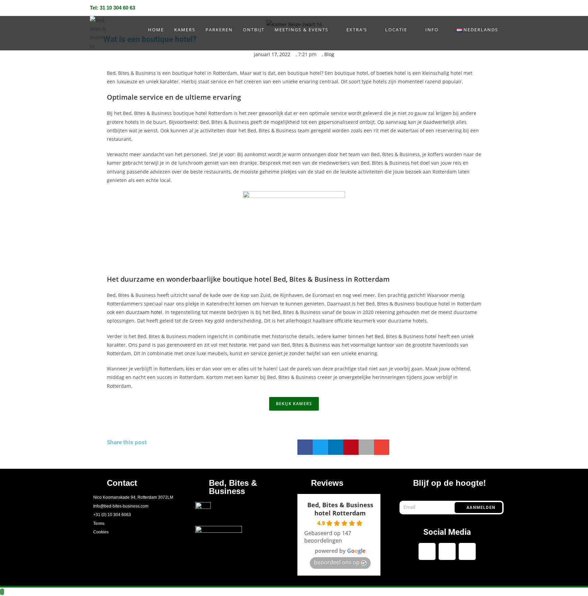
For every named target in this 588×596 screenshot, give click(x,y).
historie (237, 345)
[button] (305, 447)
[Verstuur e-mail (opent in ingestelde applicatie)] (493, 9)
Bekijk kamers (294, 404)
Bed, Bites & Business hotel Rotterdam (340, 509)
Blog (329, 54)
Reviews (327, 482)
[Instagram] (483, 9)
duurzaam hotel (144, 312)
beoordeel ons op (337, 562)
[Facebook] (472, 9)
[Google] (467, 551)
